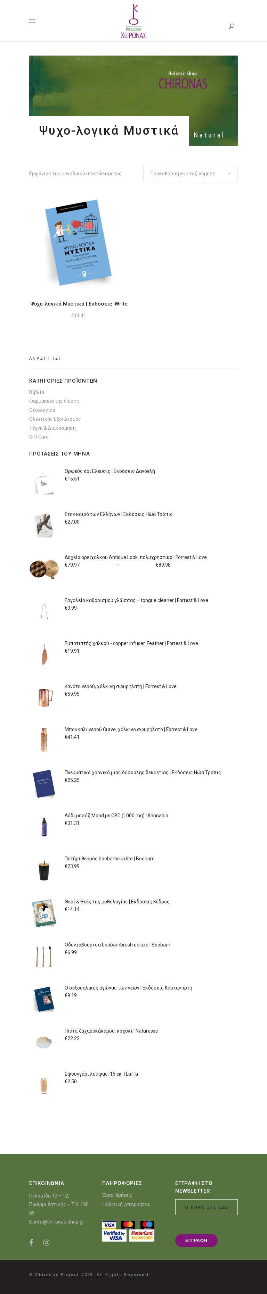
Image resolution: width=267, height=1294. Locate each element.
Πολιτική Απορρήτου (126, 1204)
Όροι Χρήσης (117, 1195)
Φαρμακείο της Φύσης (54, 401)
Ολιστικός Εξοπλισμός (55, 419)
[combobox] (190, 173)
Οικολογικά (42, 410)
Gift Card (39, 437)
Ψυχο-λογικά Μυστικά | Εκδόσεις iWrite (79, 304)
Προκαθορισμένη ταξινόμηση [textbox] (183, 173)
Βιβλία (36, 392)
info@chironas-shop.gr (59, 1222)
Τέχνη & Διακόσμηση (52, 428)
